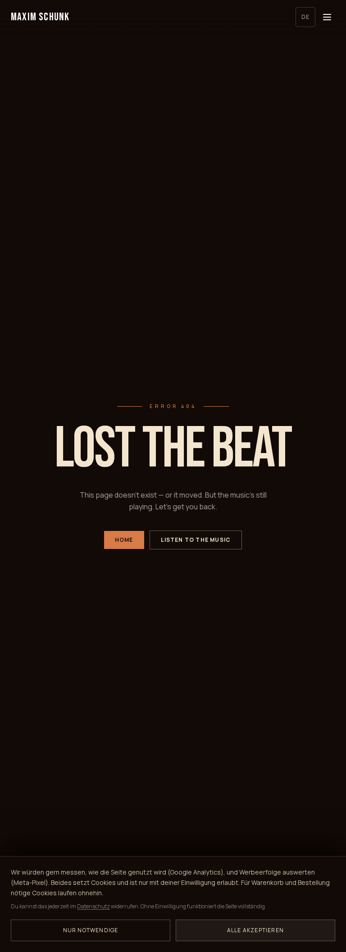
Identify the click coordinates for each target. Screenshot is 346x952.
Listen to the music (196, 540)
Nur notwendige (90, 930)
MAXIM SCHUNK (40, 16)
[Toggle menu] (327, 17)
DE (305, 17)
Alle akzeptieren (255, 930)
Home (124, 540)
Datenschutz (93, 906)
